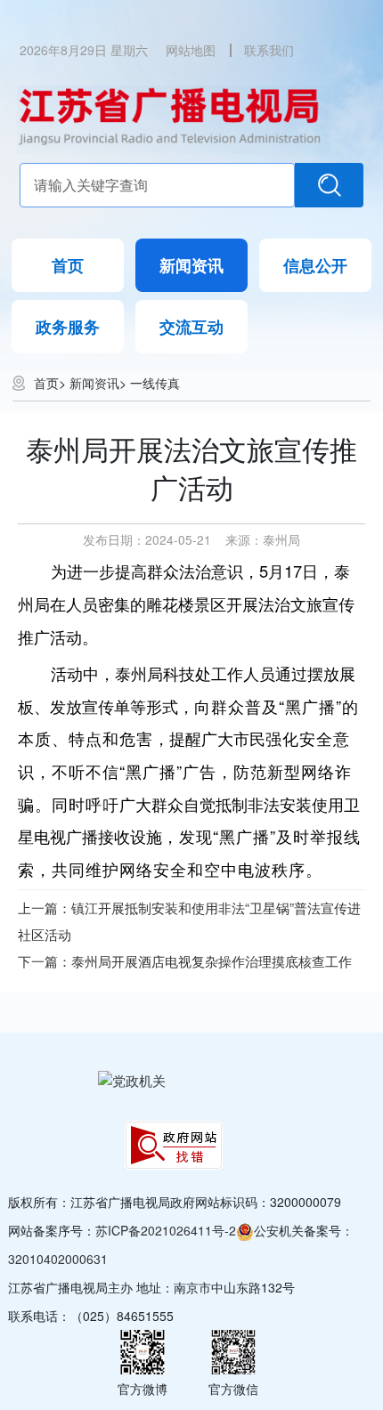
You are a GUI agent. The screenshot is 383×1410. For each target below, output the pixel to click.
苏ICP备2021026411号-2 (165, 1230)
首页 (68, 265)
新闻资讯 (191, 265)
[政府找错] (174, 1145)
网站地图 (191, 50)
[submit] (329, 185)
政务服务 (68, 326)
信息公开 (315, 265)
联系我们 (269, 50)
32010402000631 (58, 1259)
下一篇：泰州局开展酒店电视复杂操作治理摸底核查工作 (185, 961)
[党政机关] (132, 1079)
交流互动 (191, 326)
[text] (157, 185)
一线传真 (155, 383)
